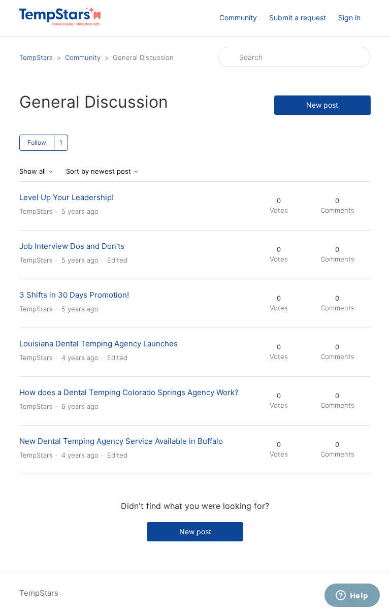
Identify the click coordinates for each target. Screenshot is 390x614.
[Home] (59, 23)
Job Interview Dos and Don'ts (71, 246)
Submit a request (297, 17)
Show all (33, 171)
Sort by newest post (99, 171)
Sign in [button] (349, 17)
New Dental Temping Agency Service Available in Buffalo (121, 441)
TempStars (36, 57)
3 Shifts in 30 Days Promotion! (74, 295)
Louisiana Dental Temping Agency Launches (98, 343)
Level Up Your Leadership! (66, 197)
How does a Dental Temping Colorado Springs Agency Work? (129, 392)
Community (238, 17)
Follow (36, 142)
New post (322, 105)
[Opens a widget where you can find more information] (352, 596)
